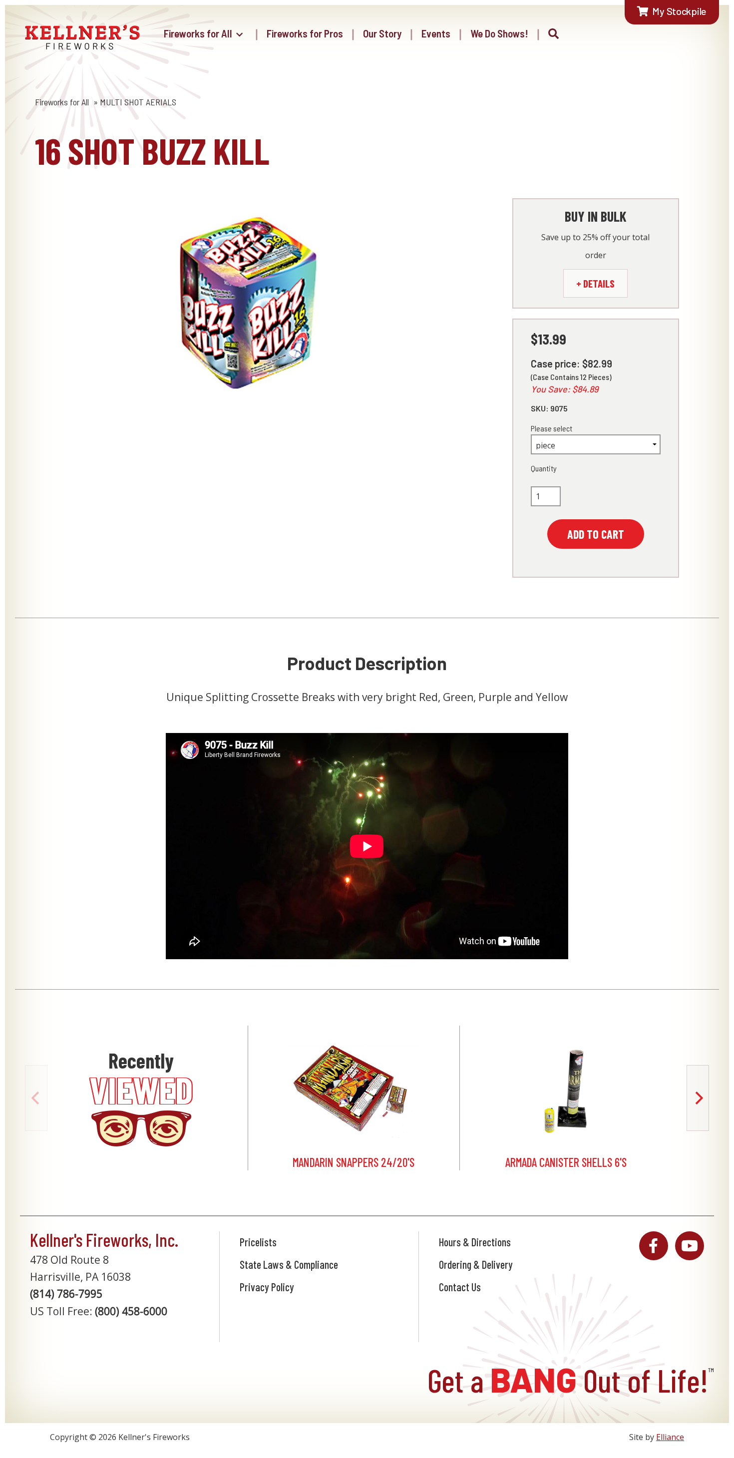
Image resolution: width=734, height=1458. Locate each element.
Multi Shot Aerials (138, 101)
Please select (551, 428)
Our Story (382, 33)
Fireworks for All (198, 33)
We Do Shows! (499, 33)
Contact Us (460, 1286)
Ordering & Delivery (476, 1264)
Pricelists (258, 1241)
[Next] (698, 1098)
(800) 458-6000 (131, 1311)
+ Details (595, 283)
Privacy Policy (267, 1286)
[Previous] (36, 1098)
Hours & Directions (475, 1241)
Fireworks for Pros (305, 33)
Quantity (544, 468)
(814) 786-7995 (66, 1294)
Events (435, 33)
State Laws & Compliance (289, 1264)
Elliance (670, 1437)
